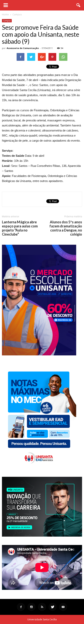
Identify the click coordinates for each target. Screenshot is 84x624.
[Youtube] (63, 607)
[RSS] (42, 607)
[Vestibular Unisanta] (39, 354)
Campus (7, 20)
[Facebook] (21, 607)
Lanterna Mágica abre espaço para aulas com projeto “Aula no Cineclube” (20, 228)
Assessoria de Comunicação (23, 48)
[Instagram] (31, 607)
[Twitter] (52, 607)
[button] (78, 5)
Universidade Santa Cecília (42, 619)
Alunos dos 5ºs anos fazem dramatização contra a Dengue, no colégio (65, 228)
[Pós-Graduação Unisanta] (42, 535)
